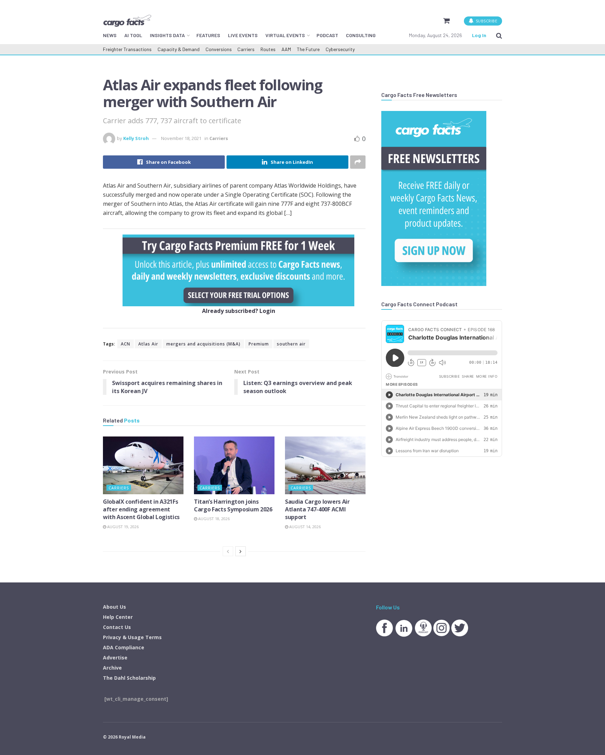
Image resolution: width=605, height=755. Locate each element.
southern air (291, 344)
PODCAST (327, 35)
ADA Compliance (123, 647)
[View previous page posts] (228, 551)
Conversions (219, 49)
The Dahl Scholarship (129, 677)
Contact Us (117, 627)
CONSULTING (361, 35)
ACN (125, 344)
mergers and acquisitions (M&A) (203, 344)
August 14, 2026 (304, 526)
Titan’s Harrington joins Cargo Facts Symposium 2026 (233, 505)
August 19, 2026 (122, 526)
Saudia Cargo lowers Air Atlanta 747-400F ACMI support (317, 509)
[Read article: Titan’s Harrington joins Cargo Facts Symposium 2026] (234, 465)
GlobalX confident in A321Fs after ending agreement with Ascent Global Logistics (141, 509)
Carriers (246, 49)
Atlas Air (148, 344)
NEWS (110, 35)
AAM (286, 49)
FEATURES (208, 35)
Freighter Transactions (127, 49)
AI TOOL (133, 35)
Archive (112, 667)
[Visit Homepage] (127, 20)
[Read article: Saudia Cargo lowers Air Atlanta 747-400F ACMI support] (325, 465)
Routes (268, 49)
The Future (308, 49)
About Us (114, 606)
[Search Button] (499, 35)
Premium (259, 344)
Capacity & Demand (179, 49)
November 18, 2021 (181, 138)
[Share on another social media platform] (358, 162)
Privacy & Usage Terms (132, 637)
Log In (479, 35)
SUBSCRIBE (485, 20)
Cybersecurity (340, 49)
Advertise (115, 657)
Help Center (118, 617)
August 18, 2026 (213, 518)
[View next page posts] (240, 551)
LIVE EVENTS (243, 35)
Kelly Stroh (136, 138)
